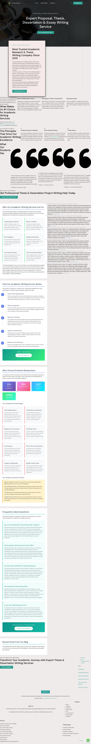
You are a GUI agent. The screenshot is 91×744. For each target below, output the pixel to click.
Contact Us (68, 707)
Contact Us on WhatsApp (23, 628)
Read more (57, 214)
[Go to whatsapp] (88, 740)
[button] (71, 3)
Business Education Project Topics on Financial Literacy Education (64, 215)
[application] (55, 3)
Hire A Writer (44, 3)
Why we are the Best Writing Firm (71, 733)
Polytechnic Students (68, 731)
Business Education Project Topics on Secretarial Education (63, 239)
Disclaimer (68, 716)
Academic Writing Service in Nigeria (8, 723)
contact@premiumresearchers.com (50, 698)
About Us (68, 706)
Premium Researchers (16, 3)
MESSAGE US (45, 692)
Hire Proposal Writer (4, 725)
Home (36, 3)
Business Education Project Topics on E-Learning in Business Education (66, 227)
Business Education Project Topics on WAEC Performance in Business (65, 251)
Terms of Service (70, 713)
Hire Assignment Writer (5, 735)
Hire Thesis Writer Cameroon (6, 733)
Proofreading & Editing (5, 729)
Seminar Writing (66, 729)
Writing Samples (67, 735)
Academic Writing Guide (68, 727)
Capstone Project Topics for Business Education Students (62, 204)
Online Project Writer (83, 687)
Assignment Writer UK (83, 679)
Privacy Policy (69, 714)
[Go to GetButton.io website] (88, 742)
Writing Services (3, 737)
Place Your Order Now (23, 355)
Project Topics (69, 709)
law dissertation (54, 136)
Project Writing (3, 739)
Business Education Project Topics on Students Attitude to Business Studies (67, 263)
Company (52, 3)
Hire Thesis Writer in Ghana (6, 727)
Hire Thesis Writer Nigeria (6, 731)
